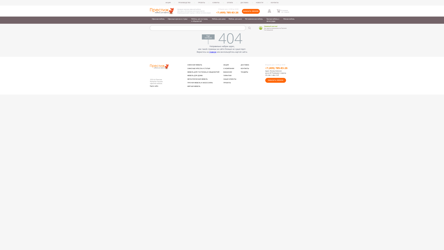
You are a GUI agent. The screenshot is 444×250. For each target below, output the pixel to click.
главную (212, 52)
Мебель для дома (218, 19)
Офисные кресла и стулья (177, 19)
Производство (184, 3)
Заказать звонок (251, 11)
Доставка (244, 3)
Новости (259, 3)
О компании (228, 68)
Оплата (230, 3)
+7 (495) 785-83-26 (227, 12)
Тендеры (244, 72)
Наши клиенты (229, 79)
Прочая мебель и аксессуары (273, 20)
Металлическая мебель (254, 19)
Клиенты (216, 3)
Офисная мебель (158, 19)
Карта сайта (154, 86)
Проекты (201, 3)
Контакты (274, 3)
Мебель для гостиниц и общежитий (199, 20)
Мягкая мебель (288, 19)
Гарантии (227, 76)
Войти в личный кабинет (269, 10)
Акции (168, 3)
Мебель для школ (235, 19)
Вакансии (227, 72)
